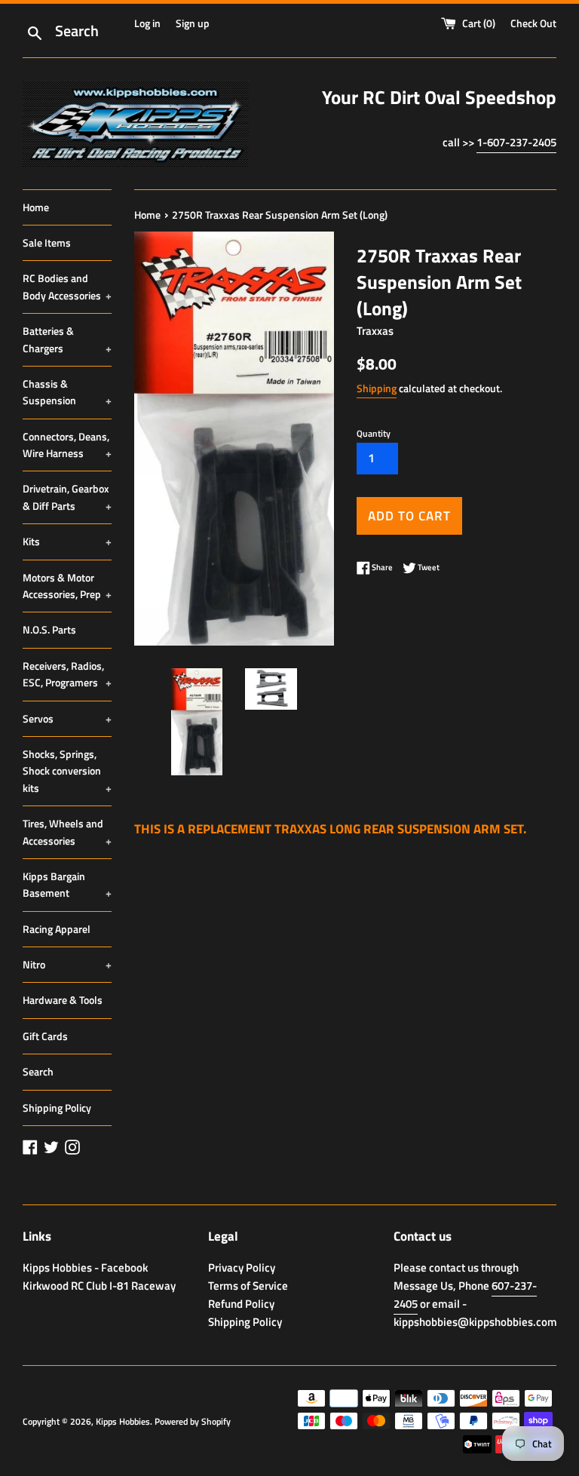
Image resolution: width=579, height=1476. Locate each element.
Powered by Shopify (193, 1421)
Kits (67, 541)
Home (36, 207)
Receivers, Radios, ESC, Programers (67, 674)
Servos (67, 718)
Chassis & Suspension (67, 392)
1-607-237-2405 (516, 142)
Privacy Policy (241, 1267)
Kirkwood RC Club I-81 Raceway (99, 1285)
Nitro (67, 964)
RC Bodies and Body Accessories (67, 286)
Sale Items (47, 242)
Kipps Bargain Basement (67, 884)
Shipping (377, 388)
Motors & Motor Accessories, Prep (67, 585)
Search (38, 1071)
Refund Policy (241, 1303)
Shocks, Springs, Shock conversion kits (67, 771)
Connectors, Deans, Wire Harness (67, 444)
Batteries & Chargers (67, 339)
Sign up (193, 23)
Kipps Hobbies (123, 1421)
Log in (147, 23)
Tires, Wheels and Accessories (67, 831)
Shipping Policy (57, 1107)
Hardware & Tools (63, 1000)
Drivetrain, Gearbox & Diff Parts (67, 496)
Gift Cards (45, 1036)
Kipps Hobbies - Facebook (85, 1267)
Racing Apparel (56, 929)
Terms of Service (248, 1285)
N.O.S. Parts (49, 629)
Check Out (533, 23)
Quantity (374, 433)
